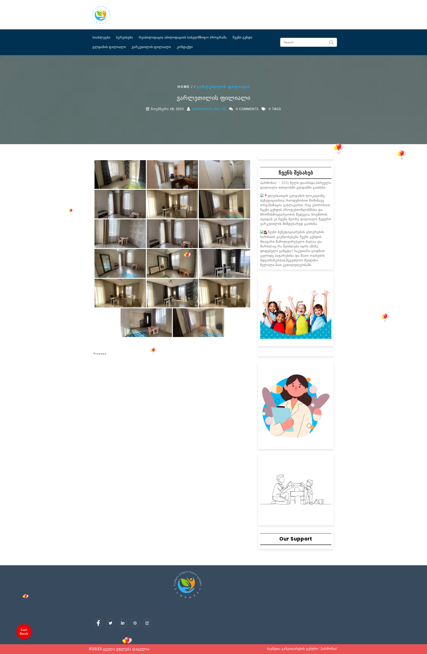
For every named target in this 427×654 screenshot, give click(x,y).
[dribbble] (135, 623)
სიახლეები (101, 37)
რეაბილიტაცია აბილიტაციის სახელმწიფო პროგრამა (183, 37)
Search (331, 44)
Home (183, 87)
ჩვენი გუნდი (242, 37)
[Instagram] (147, 623)
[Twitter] (110, 623)
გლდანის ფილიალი (109, 47)
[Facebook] (98, 623)
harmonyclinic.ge (209, 109)
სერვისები (124, 37)
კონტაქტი (185, 47)
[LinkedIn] (122, 623)
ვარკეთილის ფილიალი (151, 47)
